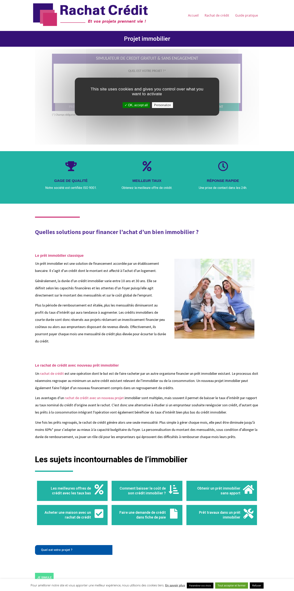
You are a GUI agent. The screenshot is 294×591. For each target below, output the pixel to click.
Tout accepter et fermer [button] (232, 585)
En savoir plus (175, 585)
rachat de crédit (52, 373)
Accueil (193, 15)
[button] (73, 550)
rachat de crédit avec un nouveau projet (94, 398)
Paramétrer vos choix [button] (200, 585)
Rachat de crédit (217, 15)
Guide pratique (246, 15)
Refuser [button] (256, 585)
